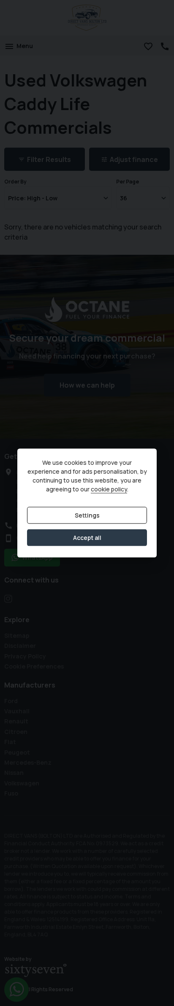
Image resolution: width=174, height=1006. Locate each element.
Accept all (87, 538)
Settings (87, 515)
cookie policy (109, 489)
